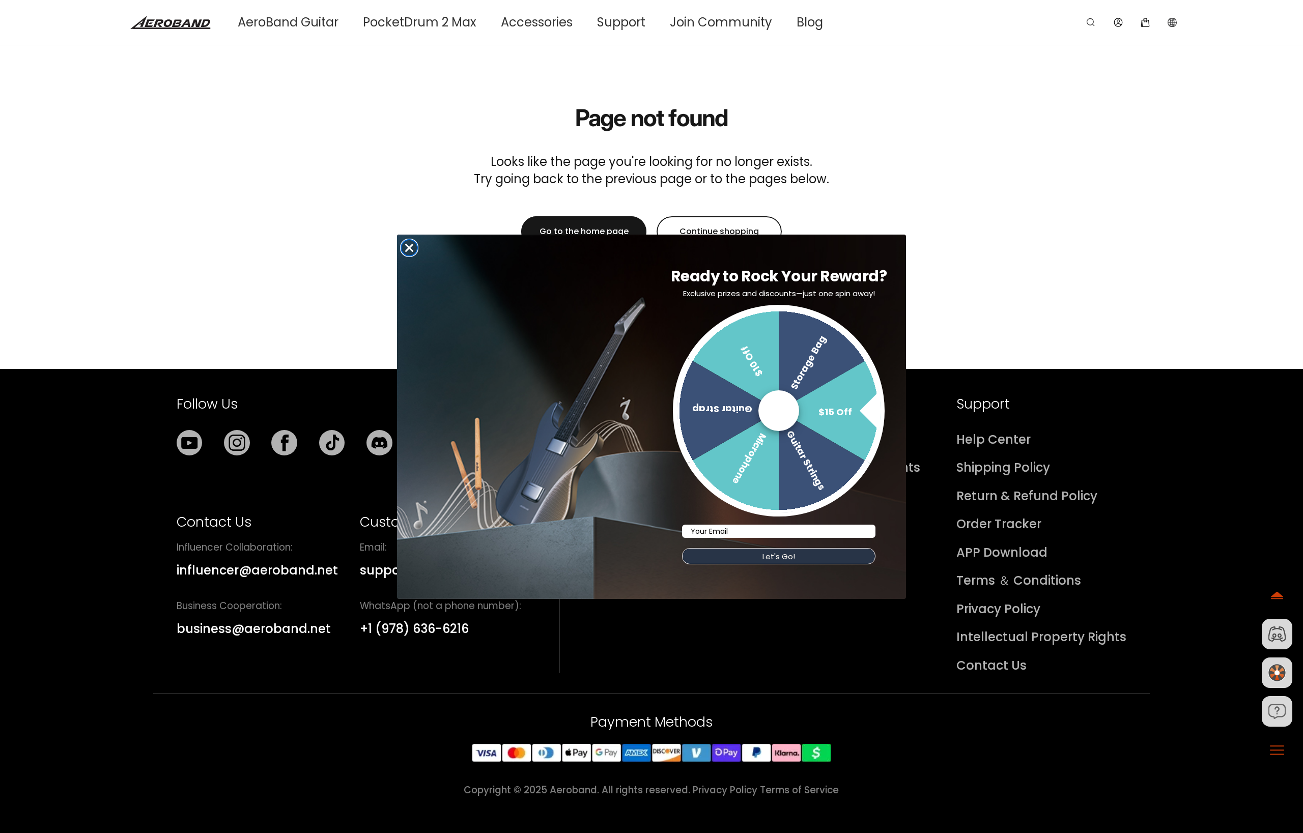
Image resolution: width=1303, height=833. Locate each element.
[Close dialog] (409, 248)
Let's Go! (778, 556)
